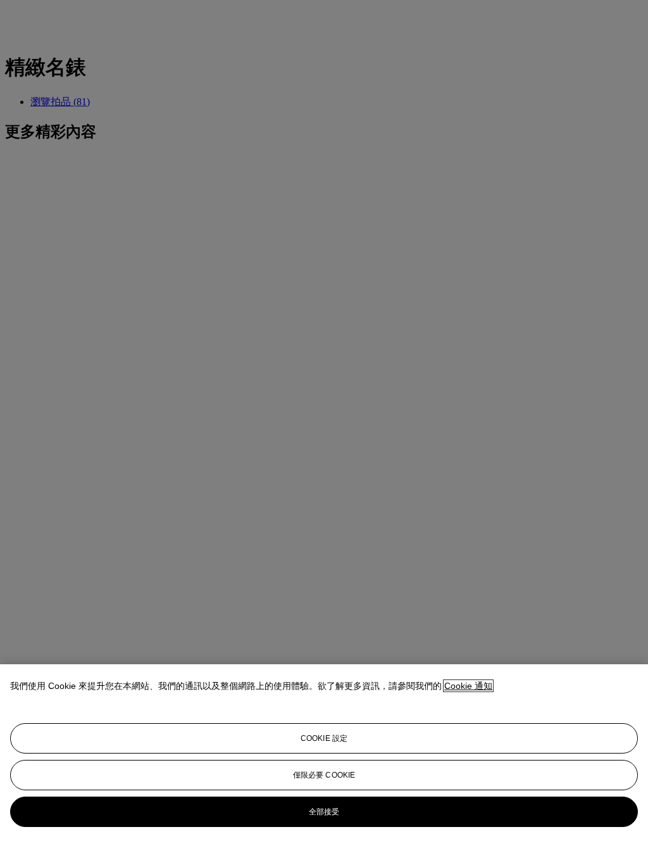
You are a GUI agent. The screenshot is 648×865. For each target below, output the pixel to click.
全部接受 (324, 811)
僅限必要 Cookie (324, 775)
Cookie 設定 (324, 738)
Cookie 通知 (468, 686)
